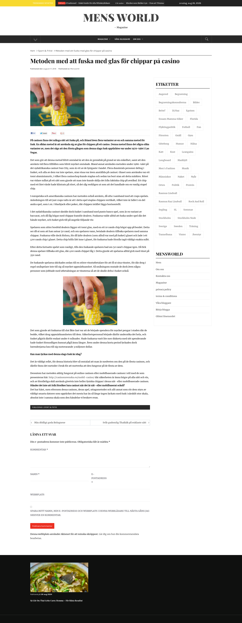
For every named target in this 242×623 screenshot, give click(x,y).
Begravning (181, 94)
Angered (163, 94)
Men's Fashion (167, 168)
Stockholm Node (187, 218)
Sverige (163, 226)
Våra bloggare (163, 302)
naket (181, 176)
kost (172, 151)
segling (163, 209)
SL (175, 209)
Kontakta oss (163, 276)
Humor (180, 143)
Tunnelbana (165, 234)
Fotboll (186, 127)
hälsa (193, 143)
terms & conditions (166, 296)
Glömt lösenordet (165, 316)
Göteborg (164, 143)
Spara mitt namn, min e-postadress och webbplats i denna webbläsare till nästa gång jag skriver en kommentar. (89, 512)
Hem (158, 262)
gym (190, 135)
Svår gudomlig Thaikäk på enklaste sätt (124, 422)
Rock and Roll (196, 201)
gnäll (178, 135)
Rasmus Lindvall (168, 193)
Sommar (188, 209)
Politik (175, 185)
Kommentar (39, 449)
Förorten (164, 135)
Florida (194, 118)
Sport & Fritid (50, 407)
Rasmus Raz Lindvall (170, 201)
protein (190, 185)
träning (193, 226)
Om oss (137, 39)
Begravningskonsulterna (172, 102)
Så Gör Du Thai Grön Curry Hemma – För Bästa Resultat (56, 600)
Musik (185, 168)
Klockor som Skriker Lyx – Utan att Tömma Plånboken (120, 3)
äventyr (196, 234)
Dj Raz (175, 110)
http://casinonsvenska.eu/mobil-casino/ (71, 377)
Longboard (165, 160)
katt (161, 151)
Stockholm (165, 218)
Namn (35, 474)
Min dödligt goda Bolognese (49, 422)
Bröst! (162, 110)
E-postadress (97, 478)
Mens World (121, 17)
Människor (165, 176)
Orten (162, 185)
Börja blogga (163, 309)
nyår (193, 176)
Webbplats (36, 494)
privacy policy (163, 289)
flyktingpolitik (167, 127)
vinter (182, 234)
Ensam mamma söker (171, 118)
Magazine (103, 39)
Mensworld (74, 69)
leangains (187, 151)
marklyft (182, 160)
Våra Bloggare (122, 39)
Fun (199, 127)
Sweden (178, 226)
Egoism (190, 110)
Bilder (196, 102)
